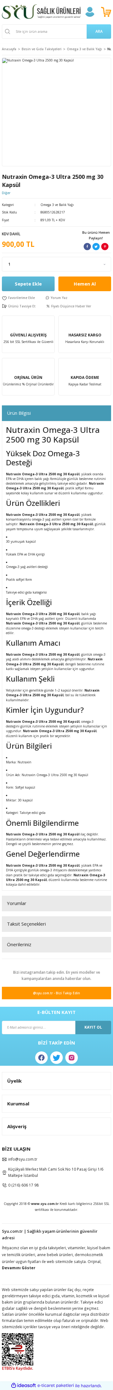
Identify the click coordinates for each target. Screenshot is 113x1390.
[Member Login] (90, 12)
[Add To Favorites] (18, 298)
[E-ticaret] (55, 1385)
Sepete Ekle (28, 284)
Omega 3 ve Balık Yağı (57, 205)
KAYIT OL (93, 1027)
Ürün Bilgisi (19, 413)
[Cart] (106, 12)
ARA (99, 31)
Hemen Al (85, 284)
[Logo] (41, 11)
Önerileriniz (19, 944)
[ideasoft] (23, 1385)
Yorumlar (16, 903)
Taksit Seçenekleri (26, 924)
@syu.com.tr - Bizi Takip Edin (56, 993)
